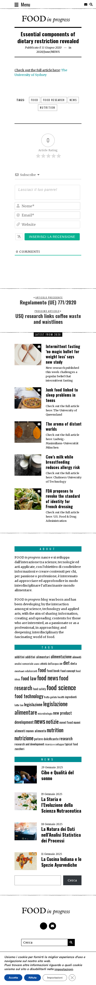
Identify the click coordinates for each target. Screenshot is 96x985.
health (61, 697)
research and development (29, 744)
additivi (20, 656)
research (66, 738)
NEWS (55, 51)
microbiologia (45, 713)
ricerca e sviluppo (54, 744)
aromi (37, 663)
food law (28, 678)
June (47, 51)
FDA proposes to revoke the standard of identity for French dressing (63, 498)
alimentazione (61, 656)
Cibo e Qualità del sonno (57, 775)
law (21, 705)
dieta (73, 663)
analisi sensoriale (24, 663)
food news (47, 677)
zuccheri (19, 748)
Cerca (72, 880)
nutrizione (24, 738)
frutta (47, 697)
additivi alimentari (37, 656)
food (34, 100)
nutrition (47, 107)
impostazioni (63, 969)
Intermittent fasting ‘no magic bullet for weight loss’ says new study (63, 354)
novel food (66, 722)
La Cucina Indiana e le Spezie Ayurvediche (61, 862)
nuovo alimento (36, 730)
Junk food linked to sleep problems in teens (62, 395)
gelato (53, 697)
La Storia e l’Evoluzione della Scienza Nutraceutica (61, 805)
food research (54, 100)
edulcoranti (31, 671)
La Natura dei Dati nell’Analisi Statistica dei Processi (61, 835)
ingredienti (71, 697)
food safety (39, 689)
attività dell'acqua (49, 663)
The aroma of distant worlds (63, 426)
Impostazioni (55, 977)
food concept (67, 670)
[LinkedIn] (80, 4)
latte (17, 705)
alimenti (76, 657)
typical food (71, 744)
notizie (52, 721)
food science (61, 687)
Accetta (13, 977)
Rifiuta (32, 977)
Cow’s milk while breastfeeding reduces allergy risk (63, 462)
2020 (39, 51)
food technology (29, 695)
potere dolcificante (46, 738)
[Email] (85, 4)
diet (66, 663)
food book (53, 670)
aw (61, 663)
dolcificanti (20, 671)
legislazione (33, 704)
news (73, 100)
